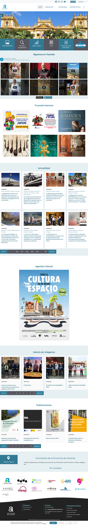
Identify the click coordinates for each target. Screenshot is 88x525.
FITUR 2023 (27, 385)
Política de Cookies (71, 512)
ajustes (44, 523)
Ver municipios (55, 468)
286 (17, 251)
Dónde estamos (9, 462)
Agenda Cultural (44, 266)
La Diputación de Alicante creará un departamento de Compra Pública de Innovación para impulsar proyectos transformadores (77, 237)
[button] (84, 7)
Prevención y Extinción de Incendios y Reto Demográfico (32, 193)
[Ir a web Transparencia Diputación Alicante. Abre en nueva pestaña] (22, 44)
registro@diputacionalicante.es (55, 509)
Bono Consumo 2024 (52, 438)
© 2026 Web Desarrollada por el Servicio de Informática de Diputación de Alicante (44, 519)
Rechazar (62, 522)
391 (46, 251)
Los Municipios (62, 7)
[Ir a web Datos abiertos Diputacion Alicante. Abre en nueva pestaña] (80, 44)
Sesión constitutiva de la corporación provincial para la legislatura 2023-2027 (10, 387)
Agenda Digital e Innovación (75, 230)
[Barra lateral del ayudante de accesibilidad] (1, 15)
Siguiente (52, 251)
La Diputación (49, 7)
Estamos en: (26, 505)
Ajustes (70, 522)
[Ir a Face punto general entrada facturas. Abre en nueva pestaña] (51, 44)
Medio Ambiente (5, 191)
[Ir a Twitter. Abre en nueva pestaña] (59, 1)
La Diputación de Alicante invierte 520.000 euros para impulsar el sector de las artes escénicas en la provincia (55, 197)
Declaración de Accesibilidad (73, 514)
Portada (17, 191)
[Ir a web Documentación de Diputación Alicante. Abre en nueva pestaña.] (36, 44)
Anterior (3, 251)
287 (22, 251)
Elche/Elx (82, 191)
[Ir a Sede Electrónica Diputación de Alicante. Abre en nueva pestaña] (7, 44)
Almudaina (26, 230)
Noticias (13, 191)
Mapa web (69, 516)
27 (30, 446)
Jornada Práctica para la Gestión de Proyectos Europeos (75, 440)
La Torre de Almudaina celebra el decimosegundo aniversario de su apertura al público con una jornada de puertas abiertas (32, 237)
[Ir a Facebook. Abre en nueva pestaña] (56, 1)
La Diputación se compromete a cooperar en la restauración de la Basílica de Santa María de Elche (55, 237)
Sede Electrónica (75, 7)
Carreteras (76, 191)
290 (37, 251)
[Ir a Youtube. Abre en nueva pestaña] (64, 1)
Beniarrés (70, 191)
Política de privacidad (72, 510)
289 (32, 251)
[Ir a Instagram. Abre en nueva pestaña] (62, 1)
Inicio (40, 7)
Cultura (48, 191)
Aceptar (53, 522)
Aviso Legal (69, 508)
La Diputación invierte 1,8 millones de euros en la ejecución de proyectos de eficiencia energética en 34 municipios (10, 197)
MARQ (12, 230)
